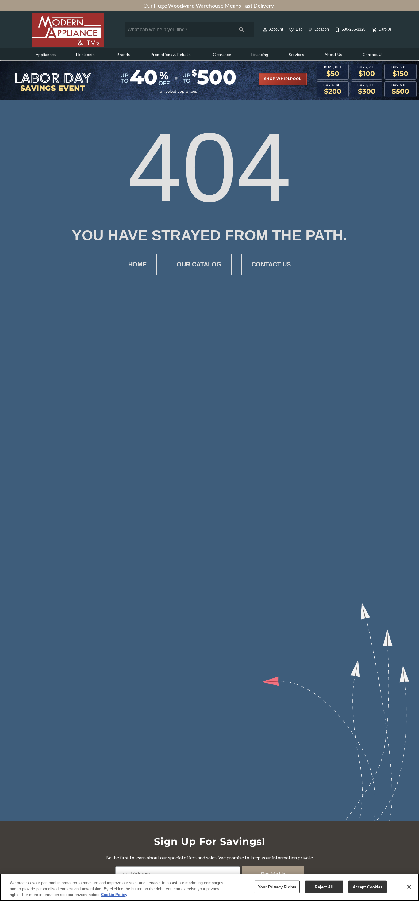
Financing (259, 54)
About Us (333, 54)
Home (137, 264)
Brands (123, 54)
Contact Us (373, 54)
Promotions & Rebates (171, 54)
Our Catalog (199, 264)
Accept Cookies (368, 886)
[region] (209, 887)
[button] (265, 29)
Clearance (222, 54)
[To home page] (68, 30)
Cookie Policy (114, 894)
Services (296, 54)
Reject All (324, 886)
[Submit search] (242, 29)
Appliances (46, 54)
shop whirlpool (282, 79)
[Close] (409, 887)
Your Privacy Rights (277, 886)
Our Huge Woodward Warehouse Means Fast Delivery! (209, 5)
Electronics (86, 54)
